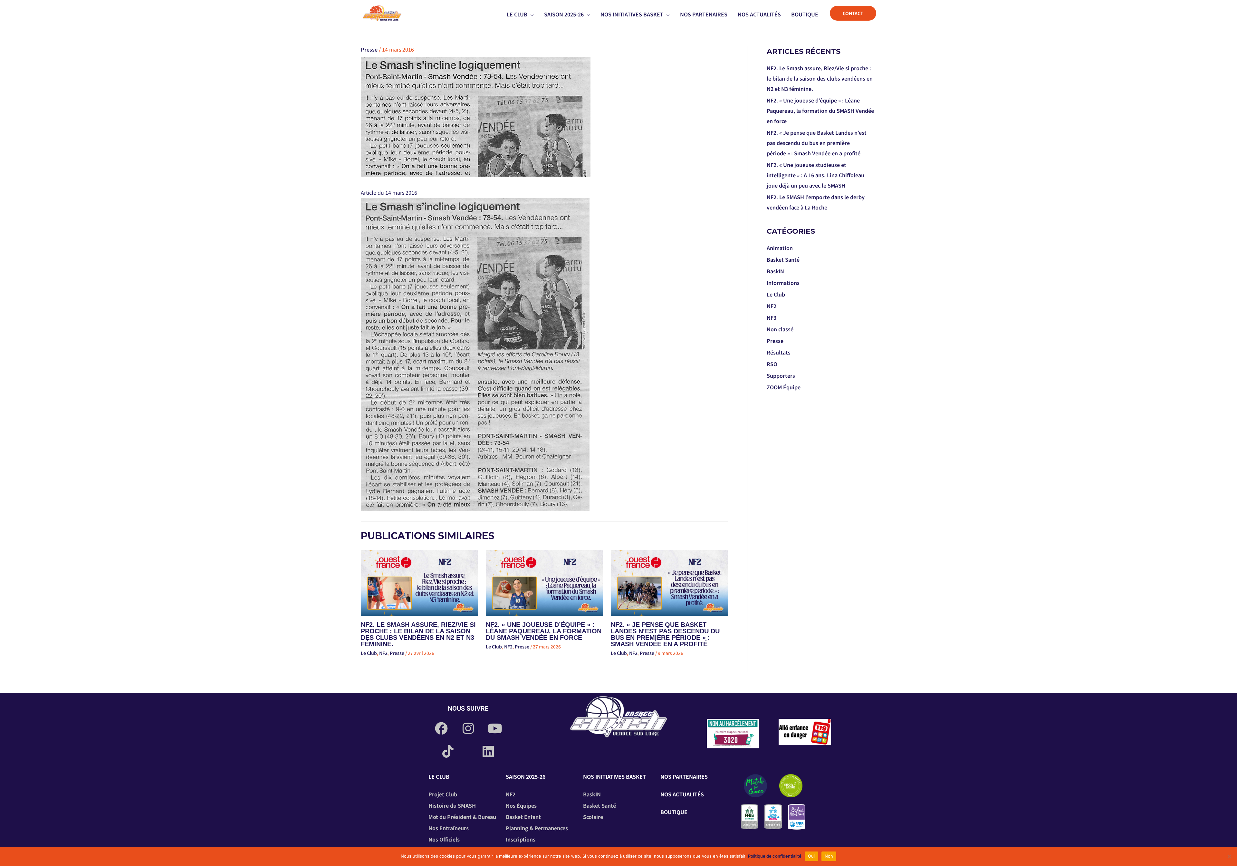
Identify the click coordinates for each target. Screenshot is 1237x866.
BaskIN (775, 271)
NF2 (383, 653)
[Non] (1229, 856)
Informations (783, 283)
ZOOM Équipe (784, 387)
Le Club (369, 653)
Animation (780, 248)
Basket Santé (783, 259)
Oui (811, 856)
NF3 (771, 317)
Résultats (779, 352)
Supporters (781, 375)
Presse (369, 49)
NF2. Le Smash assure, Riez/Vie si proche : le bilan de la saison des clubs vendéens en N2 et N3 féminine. (418, 634)
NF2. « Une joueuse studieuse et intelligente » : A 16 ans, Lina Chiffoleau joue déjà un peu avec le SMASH (815, 175)
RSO (772, 364)
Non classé (780, 329)
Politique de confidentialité (774, 856)
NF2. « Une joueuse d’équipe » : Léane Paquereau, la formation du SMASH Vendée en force (543, 631)
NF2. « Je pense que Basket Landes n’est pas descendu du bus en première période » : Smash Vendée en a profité (665, 634)
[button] (530, 14)
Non (829, 856)
